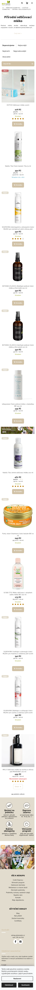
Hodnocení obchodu (18, 885)
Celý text (17, 33)
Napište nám (18, 895)
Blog (18, 913)
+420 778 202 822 (18, 937)
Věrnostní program (18, 882)
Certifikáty (18, 921)
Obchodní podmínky (18, 890)
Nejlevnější (22, 45)
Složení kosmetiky (18, 918)
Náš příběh (18, 916)
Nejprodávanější (19, 51)
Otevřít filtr (7, 64)
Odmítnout (9, 985)
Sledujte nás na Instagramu (20, 857)
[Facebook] (15, 941)
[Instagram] (20, 941)
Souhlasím (26, 985)
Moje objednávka (18, 900)
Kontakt (18, 897)
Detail (17, 786)
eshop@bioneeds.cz (18, 935)
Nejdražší (6, 51)
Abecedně (6, 57)
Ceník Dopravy (18, 880)
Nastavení (17, 979)
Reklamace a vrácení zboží (18, 887)
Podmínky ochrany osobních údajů (18, 892)
